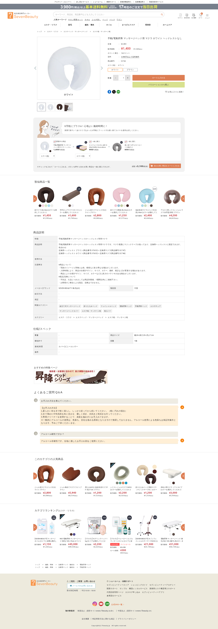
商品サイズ (115, 335)
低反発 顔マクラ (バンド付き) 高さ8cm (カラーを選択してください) (146, 212)
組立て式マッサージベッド (70, 306)
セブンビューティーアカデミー (162, 585)
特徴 (36, 239)
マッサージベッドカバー (69, 311)
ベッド (105, 20)
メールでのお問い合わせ (82, 586)
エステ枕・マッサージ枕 (91, 311)
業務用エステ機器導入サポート (162, 589)
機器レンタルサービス (138, 589)
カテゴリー (39, 317)
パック (112, 20)
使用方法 (38, 259)
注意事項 (38, 265)
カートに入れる (158, 78)
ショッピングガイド (139, 585)
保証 (36, 299)
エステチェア (155, 306)
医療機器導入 (140, 2)
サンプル (123, 589)
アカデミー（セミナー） (63, 2)
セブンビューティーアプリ (153, 592)
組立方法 (38, 294)
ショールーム (98, 2)
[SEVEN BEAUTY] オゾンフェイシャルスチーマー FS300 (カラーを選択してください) (146, 541)
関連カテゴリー (41, 305)
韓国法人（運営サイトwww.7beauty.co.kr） (96, 611)
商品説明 (38, 244)
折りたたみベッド (91, 306)
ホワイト (115, 70)
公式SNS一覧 (116, 604)
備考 (36, 352)
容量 (112, 341)
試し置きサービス (82, 2)
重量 (36, 335)
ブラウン (130, 70)
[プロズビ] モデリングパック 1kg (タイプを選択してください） (96, 541)
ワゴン (119, 20)
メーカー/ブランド (42, 288)
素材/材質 (39, 346)
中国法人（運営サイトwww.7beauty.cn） (135, 611)
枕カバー (107, 311)
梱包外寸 (38, 341)
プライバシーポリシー (127, 619)
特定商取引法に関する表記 (103, 619)
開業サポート (111, 2)
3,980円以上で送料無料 (130, 57)
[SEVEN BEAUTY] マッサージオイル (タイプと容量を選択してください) (46, 541)
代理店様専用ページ (115, 592)
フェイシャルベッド (108, 306)
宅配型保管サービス (156, 2)
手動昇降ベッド (141, 306)
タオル (87, 20)
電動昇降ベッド (126, 306)
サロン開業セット (75, 20)
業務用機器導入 (125, 2)
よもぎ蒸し (96, 20)
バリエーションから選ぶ (158, 85)
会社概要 (85, 619)
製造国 (113, 288)
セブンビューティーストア (118, 585)
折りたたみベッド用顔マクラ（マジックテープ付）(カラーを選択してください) (146, 489)
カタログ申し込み (132, 592)
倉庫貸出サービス (114, 596)
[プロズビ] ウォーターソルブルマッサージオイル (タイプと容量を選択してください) (121, 541)
